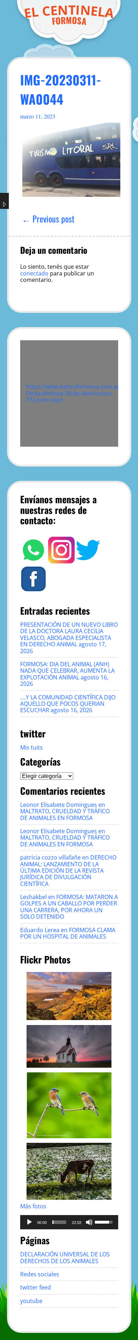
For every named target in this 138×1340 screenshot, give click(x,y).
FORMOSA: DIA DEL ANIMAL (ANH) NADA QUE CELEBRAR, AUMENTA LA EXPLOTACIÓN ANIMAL (67, 670)
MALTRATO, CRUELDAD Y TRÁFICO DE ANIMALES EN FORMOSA (65, 814)
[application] (69, 1222)
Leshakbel (33, 897)
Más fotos (33, 1206)
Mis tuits (31, 747)
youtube (31, 1301)
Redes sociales (39, 1274)
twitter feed (35, 1287)
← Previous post (48, 218)
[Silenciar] (89, 1222)
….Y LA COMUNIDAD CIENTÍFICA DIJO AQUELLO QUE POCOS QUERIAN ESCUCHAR (67, 703)
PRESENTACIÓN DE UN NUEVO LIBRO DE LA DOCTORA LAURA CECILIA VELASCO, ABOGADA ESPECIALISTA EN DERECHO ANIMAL (69, 634)
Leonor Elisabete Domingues (58, 805)
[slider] (59, 1222)
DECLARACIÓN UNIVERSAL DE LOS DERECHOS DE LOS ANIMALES (65, 1257)
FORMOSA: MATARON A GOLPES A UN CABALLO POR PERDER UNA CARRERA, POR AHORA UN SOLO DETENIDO (69, 906)
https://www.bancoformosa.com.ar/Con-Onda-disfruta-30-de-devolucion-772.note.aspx (80, 393)
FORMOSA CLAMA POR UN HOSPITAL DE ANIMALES (67, 933)
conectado (34, 273)
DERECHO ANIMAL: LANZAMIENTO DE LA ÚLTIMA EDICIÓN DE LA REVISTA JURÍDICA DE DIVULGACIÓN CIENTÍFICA (68, 870)
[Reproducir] (29, 1222)
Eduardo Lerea (39, 930)
